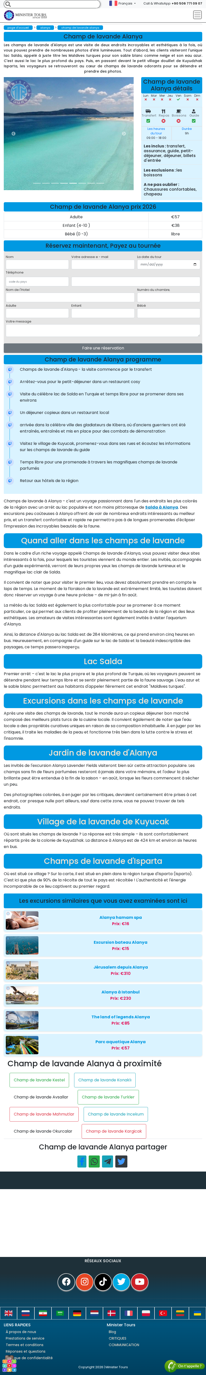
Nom (10, 256)
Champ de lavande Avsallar (41, 1097)
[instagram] (84, 1282)
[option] (104, 133)
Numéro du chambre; (153, 290)
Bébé (141, 305)
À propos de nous (21, 1331)
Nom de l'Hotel (18, 289)
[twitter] (121, 1282)
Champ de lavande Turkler (108, 1097)
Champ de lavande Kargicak (114, 1131)
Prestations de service (25, 1338)
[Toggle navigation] (197, 14)
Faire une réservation (103, 348)
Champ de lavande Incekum (116, 1114)
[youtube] (139, 1282)
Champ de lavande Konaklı (104, 1080)
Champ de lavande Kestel (39, 1080)
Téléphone (15, 272)
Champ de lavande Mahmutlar (44, 1114)
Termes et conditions (24, 1344)
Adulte (11, 305)
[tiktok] (103, 1282)
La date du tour (149, 256)
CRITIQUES (117, 1338)
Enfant (76, 305)
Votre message (18, 321)
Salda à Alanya (161, 507)
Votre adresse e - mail (89, 256)
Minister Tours (31, 16)
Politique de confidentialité (29, 1357)
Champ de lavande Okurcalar (43, 1131)
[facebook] (66, 1282)
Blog (112, 1331)
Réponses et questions (25, 1351)
